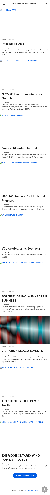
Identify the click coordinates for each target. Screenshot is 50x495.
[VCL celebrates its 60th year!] (25, 227)
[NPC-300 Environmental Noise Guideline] (25, 73)
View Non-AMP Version (31, 490)
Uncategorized (8, 39)
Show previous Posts (26, 475)
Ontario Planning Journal (19, 148)
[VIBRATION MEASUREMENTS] (25, 330)
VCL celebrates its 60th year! (21, 248)
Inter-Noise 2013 (13, 43)
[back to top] (45, 489)
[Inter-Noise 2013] (25, 23)
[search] (46, 3)
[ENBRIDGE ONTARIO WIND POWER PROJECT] (25, 434)
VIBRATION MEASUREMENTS (22, 350)
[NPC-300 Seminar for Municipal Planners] (25, 175)
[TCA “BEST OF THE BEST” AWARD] (25, 380)
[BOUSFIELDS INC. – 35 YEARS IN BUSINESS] (25, 275)
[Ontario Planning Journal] (25, 127)
